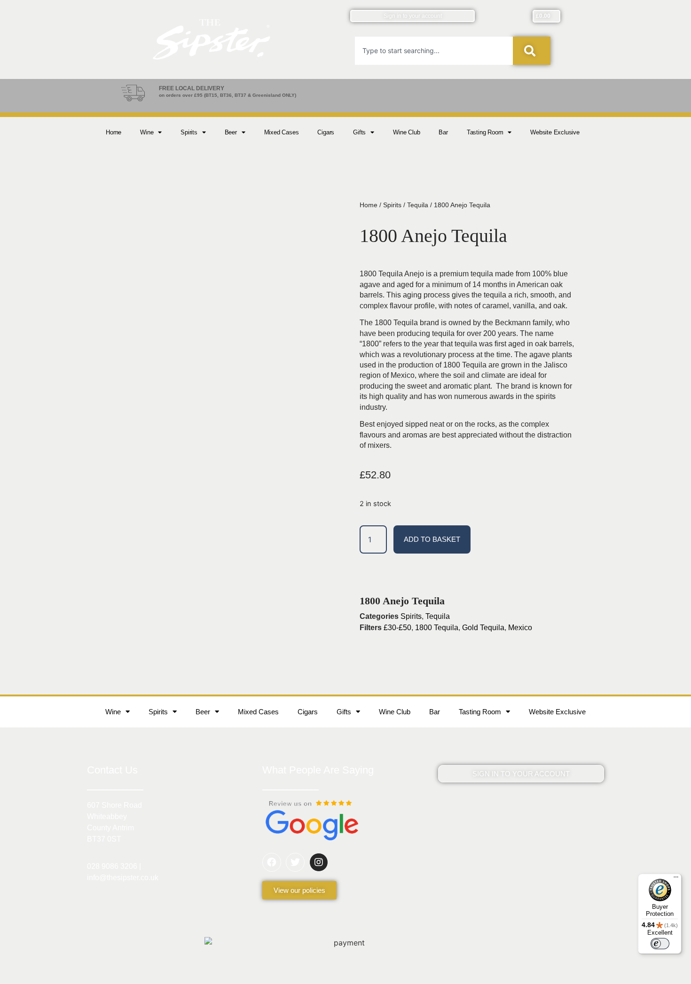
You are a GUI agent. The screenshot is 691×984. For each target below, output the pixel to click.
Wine (146, 132)
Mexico (520, 628)
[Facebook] (271, 862)
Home (113, 132)
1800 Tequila (436, 628)
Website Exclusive (555, 132)
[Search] (531, 51)
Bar (443, 132)
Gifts (359, 132)
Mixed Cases (281, 132)
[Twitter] (295, 862)
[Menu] (676, 879)
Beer (231, 132)
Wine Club (406, 132)
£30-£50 (397, 628)
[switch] (660, 943)
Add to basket (432, 539)
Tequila (417, 205)
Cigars (325, 132)
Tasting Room (485, 132)
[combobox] (434, 51)
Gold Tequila (483, 628)
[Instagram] (318, 862)
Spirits (189, 132)
